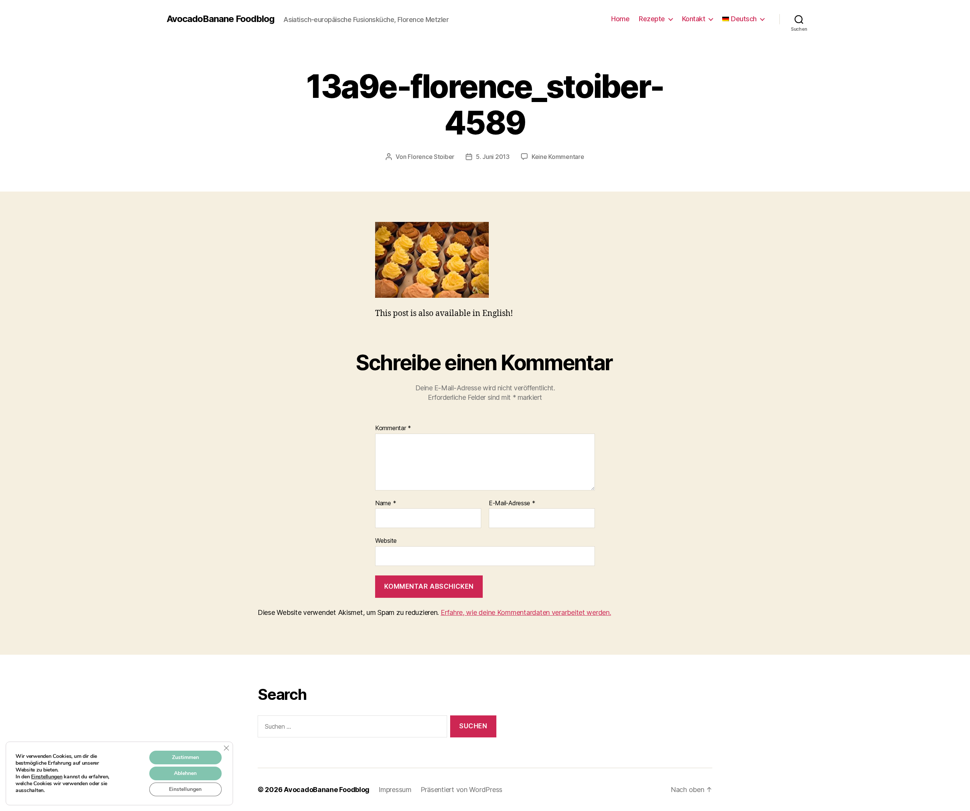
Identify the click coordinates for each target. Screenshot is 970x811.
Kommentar (393, 428)
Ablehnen (185, 773)
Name (385, 503)
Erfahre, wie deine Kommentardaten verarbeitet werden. (526, 612)
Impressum (395, 790)
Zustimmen (185, 757)
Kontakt (694, 19)
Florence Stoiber (431, 156)
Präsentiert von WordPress (461, 790)
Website (386, 540)
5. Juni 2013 (493, 156)
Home (620, 19)
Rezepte (652, 19)
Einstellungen (47, 776)
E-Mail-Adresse (512, 503)
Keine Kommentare (558, 156)
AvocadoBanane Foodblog (220, 19)
